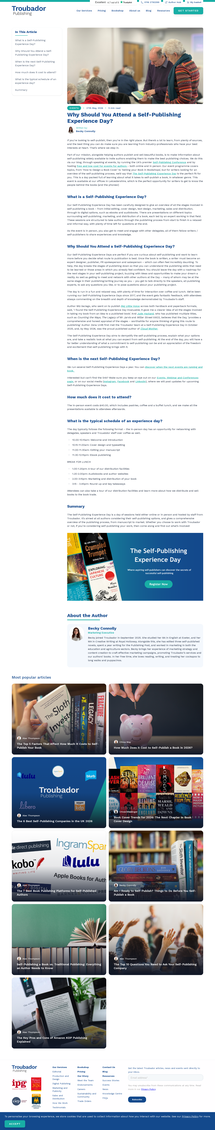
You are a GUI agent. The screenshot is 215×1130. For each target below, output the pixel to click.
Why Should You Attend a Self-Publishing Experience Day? (33, 52)
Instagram (110, 381)
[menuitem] (84, 10)
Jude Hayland (145, 313)
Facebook (123, 381)
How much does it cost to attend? (35, 72)
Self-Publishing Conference (169, 162)
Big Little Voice (130, 306)
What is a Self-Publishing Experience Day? (30, 42)
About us (134, 10)
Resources (163, 10)
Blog (148, 10)
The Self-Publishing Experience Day (154, 173)
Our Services (84, 10)
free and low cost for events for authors (102, 166)
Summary (21, 89)
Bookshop (117, 10)
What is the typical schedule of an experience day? (35, 81)
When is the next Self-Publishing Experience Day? (35, 63)
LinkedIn (140, 381)
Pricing (102, 10)
